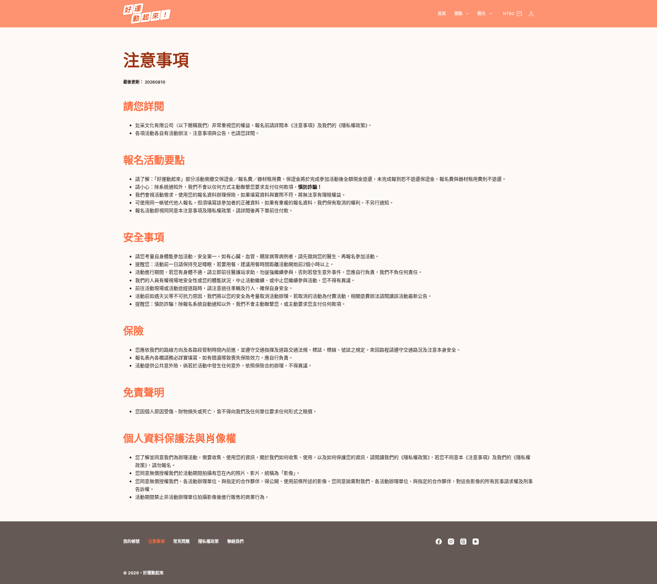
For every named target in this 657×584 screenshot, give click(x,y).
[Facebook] (439, 541)
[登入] (531, 13)
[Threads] (463, 541)
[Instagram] (451, 541)
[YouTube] (476, 541)
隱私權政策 (208, 541)
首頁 (442, 13)
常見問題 (181, 541)
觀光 (481, 13)
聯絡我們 (235, 541)
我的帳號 (131, 541)
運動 (458, 13)
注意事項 (156, 541)
